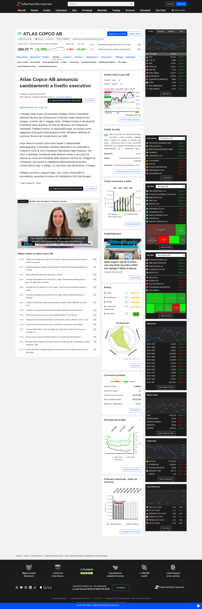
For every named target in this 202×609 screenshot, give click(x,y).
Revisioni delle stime (132, 469)
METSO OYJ (153, 273)
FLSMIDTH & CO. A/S (157, 269)
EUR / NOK (151, 360)
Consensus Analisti (114, 375)
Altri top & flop (166, 247)
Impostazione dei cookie (80, 598)
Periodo (107, 80)
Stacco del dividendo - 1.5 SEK (130, 165)
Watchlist (102, 10)
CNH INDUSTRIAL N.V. (157, 191)
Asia (181, 31)
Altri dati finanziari (133, 224)
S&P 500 (152, 70)
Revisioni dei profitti (115, 420)
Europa (161, 31)
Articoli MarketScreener (26, 66)
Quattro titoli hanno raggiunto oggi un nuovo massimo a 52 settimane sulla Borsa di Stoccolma (57, 351)
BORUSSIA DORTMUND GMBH (161, 149)
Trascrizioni (74, 62)
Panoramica (22, 57)
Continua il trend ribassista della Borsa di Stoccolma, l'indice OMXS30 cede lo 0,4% (57, 320)
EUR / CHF (151, 350)
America (171, 31)
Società (67, 57)
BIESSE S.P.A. (154, 204)
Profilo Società (112, 129)
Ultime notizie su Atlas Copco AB (35, 253)
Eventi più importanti (50, 62)
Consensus (106, 57)
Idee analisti (35, 62)
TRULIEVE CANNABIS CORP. (160, 143)
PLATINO (150, 428)
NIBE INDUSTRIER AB (157, 263)
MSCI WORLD (154, 89)
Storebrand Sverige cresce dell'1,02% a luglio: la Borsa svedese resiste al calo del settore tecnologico (115, 45)
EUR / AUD (151, 370)
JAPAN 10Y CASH (156, 517)
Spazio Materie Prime (166, 433)
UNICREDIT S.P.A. (156, 156)
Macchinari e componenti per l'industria (130, 159)
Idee (74, 10)
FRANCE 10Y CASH (156, 520)
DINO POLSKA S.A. (156, 266)
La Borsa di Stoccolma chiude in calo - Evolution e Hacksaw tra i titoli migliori (54, 325)
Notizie (34, 10)
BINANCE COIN (155, 471)
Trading (116, 10)
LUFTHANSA (154, 161)
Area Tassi (166, 528)
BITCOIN (152, 461)
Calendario (61, 10)
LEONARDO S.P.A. (156, 212)
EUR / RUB (151, 354)
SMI (150, 63)
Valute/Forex (152, 324)
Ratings (119, 57)
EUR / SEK (151, 357)
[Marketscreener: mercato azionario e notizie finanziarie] (34, 4)
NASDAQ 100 (154, 76)
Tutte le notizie (22, 62)
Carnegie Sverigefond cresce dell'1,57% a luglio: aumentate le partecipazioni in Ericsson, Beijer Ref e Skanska (55, 281)
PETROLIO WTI (152, 419)
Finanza (79, 57)
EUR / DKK (151, 363)
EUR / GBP (151, 347)
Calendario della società (130, 532)
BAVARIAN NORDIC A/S (158, 260)
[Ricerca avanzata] (131, 4)
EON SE (152, 164)
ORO (148, 415)
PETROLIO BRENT (154, 422)
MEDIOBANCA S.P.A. (157, 170)
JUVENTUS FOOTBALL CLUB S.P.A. (162, 194)
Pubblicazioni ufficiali (107, 62)
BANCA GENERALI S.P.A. (158, 215)
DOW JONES (154, 73)
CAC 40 (152, 60)
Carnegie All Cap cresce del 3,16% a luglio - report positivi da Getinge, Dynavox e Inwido (56, 288)
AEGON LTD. (154, 281)
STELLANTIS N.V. (155, 146)
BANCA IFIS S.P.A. (156, 198)
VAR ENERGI (154, 290)
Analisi (46, 10)
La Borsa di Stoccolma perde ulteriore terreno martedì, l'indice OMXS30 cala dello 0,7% (56, 304)
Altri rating (136, 366)
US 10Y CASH (154, 510)
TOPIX (151, 82)
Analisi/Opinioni (112, 234)
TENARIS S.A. (154, 218)
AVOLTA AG (153, 278)
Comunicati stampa (88, 62)
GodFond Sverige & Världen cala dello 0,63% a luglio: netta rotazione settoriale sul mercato (115, 49)
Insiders (64, 62)
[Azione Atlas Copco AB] (45, 107)
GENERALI (153, 152)
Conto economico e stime (118, 181)
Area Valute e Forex (166, 387)
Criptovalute (151, 441)
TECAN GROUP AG (156, 284)
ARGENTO (151, 425)
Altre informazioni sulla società (128, 172)
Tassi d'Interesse (153, 487)
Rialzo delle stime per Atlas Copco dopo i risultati (44, 275)
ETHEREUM (153, 465)
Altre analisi (135, 278)
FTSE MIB (152, 54)
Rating (107, 287)
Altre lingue (122, 62)
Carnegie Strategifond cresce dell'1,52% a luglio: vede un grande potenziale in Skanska (55, 296)
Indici (151, 31)
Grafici (46, 57)
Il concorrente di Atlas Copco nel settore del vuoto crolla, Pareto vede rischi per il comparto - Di (56, 330)
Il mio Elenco (152, 138)
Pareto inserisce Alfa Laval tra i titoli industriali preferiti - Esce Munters (52, 315)
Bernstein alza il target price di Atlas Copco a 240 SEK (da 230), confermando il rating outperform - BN (57, 343)
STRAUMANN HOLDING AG (159, 287)
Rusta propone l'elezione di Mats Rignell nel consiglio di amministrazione (53, 337)
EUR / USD (151, 344)
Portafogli (87, 10)
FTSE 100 (152, 67)
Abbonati (181, 4)
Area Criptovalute (165, 479)
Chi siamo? (97, 598)
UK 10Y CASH (154, 523)
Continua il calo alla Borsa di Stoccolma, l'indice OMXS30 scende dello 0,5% (54, 310)
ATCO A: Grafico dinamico (130, 120)
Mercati (22, 10)
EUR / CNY (151, 373)
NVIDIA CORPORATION (158, 167)
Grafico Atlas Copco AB (116, 75)
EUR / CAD (151, 366)
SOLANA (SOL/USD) (156, 468)
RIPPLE (152, 474)
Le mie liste (166, 178)
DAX (150, 57)
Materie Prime (152, 395)
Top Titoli (160, 10)
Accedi (170, 4)
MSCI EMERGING (155, 86)
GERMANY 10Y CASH (157, 514)
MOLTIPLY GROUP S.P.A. (158, 222)
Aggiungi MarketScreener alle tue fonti (66, 100)
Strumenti (145, 10)
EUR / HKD (151, 376)
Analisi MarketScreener (47, 66)
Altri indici (166, 94)
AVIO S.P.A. (153, 201)
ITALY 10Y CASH (155, 507)
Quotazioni (35, 57)
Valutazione (92, 57)
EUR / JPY (151, 382)
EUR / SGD (151, 379)
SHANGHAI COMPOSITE (158, 79)
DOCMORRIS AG (155, 173)
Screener (130, 10)
